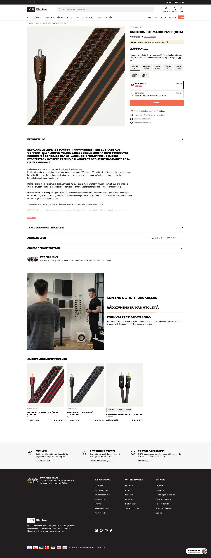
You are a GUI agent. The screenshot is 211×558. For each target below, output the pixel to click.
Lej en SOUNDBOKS (163, 499)
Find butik (129, 486)
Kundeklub (129, 495)
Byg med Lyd (179, 2)
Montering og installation (165, 495)
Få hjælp (109, 260)
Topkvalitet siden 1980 (129, 328)
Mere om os (59, 531)
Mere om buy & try (145, 461)
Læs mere (31, 218)
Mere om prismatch (43, 461)
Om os (127, 490)
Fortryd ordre (100, 499)
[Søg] (59, 9)
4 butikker (161, 111)
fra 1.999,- (162, 42)
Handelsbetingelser (102, 508)
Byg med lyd (160, 490)
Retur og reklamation (102, 495)
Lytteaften (129, 499)
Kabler (37, 23)
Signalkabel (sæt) (136, 27)
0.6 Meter (111, 410)
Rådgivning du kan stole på (133, 318)
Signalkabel (46, 23)
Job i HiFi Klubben (132, 508)
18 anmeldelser (150, 37)
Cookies (159, 513)
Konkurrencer (130, 504)
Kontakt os (99, 486)
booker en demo (170, 299)
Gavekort (159, 486)
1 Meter (119, 410)
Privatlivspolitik (100, 513)
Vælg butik (138, 86)
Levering (98, 504)
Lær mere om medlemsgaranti (101, 461)
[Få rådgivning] (204, 551)
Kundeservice (169, 2)
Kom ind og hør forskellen (132, 295)
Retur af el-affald (162, 504)
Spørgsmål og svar (102, 490)
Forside (30, 23)
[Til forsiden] (37, 9)
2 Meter (128, 410)
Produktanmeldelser (163, 508)
